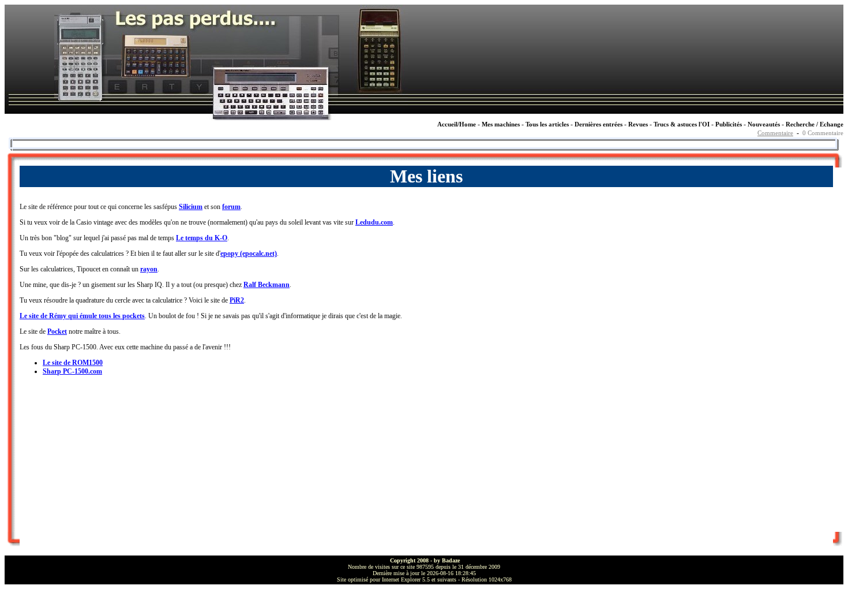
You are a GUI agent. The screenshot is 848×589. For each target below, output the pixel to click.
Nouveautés (764, 124)
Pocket (57, 331)
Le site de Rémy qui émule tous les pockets (82, 316)
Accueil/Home (456, 124)
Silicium (190, 207)
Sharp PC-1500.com (72, 371)
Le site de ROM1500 (73, 363)
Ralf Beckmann (266, 285)
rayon (148, 269)
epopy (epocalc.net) (248, 253)
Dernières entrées (598, 124)
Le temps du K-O (201, 238)
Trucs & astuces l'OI (682, 124)
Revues (638, 124)
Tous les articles (547, 124)
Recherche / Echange (814, 124)
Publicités (728, 124)
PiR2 (237, 300)
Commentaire (775, 133)
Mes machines (501, 124)
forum (231, 207)
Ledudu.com (374, 222)
